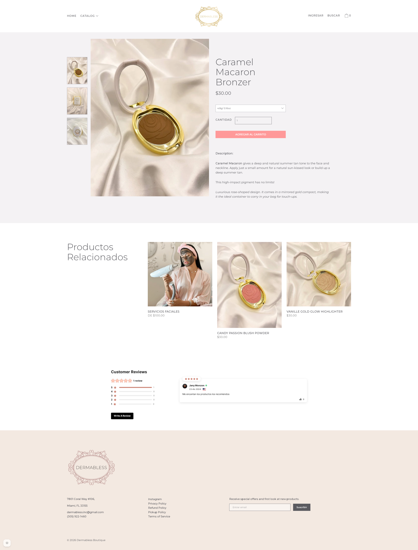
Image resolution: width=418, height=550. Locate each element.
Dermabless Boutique (91, 540)
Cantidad (224, 119)
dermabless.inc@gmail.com (85, 512)
